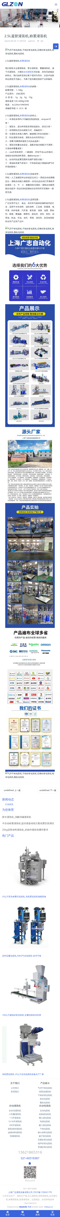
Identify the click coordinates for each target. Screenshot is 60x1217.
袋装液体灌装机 (15, 1128)
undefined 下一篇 (47, 790)
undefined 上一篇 (12, 790)
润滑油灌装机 (45, 1091)
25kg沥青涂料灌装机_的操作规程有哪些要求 (25, 829)
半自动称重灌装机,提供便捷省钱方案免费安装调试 (28, 823)
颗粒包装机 (45, 1102)
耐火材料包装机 (45, 1132)
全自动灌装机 (15, 1110)
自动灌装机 (29, 71)
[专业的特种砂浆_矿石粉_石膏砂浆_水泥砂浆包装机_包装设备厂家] (12, 4)
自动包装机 (45, 1105)
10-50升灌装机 (15, 1121)
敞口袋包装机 (45, 1125)
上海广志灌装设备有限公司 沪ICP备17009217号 (30, 1192)
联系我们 (15, 1091)
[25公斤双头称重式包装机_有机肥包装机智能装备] (30, 866)
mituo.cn (48, 1206)
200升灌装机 (15, 1125)
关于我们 (15, 1083)
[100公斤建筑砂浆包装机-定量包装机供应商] (30, 984)
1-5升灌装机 (15, 1117)
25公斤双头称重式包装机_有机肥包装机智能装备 (24, 896)
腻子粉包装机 (45, 1136)
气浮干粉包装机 (45, 1088)
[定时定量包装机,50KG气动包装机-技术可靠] (30, 925)
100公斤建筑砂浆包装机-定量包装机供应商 (21, 1015)
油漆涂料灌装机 (15, 1132)
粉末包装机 (45, 1098)
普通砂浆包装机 (45, 1147)
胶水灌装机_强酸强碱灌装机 (16, 817)
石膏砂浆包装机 (45, 1139)
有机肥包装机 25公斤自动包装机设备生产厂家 (23, 1074)
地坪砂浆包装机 (45, 1143)
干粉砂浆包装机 (45, 1095)
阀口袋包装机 (45, 1117)
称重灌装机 (25, 60)
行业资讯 (9, 804)
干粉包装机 (45, 1128)
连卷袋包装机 (45, 1114)
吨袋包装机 (45, 1121)
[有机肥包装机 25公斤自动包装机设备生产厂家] (30, 1044)
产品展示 (45, 1083)
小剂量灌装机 (15, 1114)
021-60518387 (30, 1158)
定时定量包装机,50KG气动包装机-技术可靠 (21, 955)
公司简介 (15, 1088)
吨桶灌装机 (15, 1136)
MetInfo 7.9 (25, 1206)
